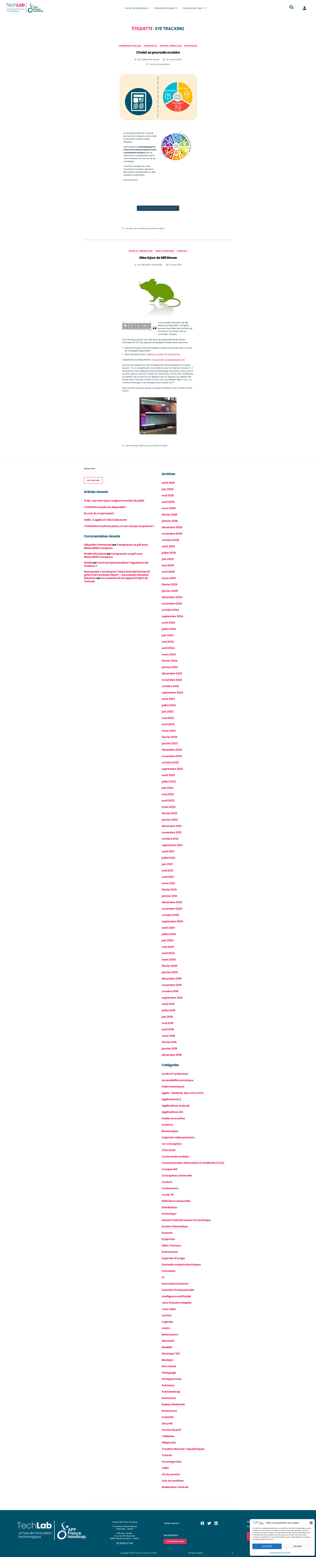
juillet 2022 (169, 781)
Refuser (298, 1546)
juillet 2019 (168, 1010)
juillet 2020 (169, 934)
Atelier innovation (173, 1118)
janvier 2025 (170, 591)
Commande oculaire (130, 46)
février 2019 (169, 1042)
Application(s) (171, 1099)
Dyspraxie (168, 1239)
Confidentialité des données (280, 1552)
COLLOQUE (168, 1150)
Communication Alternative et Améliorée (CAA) (193, 1163)
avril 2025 (168, 572)
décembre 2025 (172, 527)
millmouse (144, 445)
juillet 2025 (169, 553)
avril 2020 (168, 953)
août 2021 (168, 851)
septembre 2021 (172, 845)
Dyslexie (167, 1233)
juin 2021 (167, 864)
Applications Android (175, 1105)
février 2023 (169, 737)
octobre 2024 (170, 610)
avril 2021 (168, 877)
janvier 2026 (170, 521)
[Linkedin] (216, 1523)
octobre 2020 (170, 915)
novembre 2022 (172, 756)
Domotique (169, 1213)
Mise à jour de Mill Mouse (158, 257)
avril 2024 (168, 648)
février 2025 (169, 584)
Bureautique (170, 1131)
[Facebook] (202, 1523)
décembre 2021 (172, 826)
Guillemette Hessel (150, 59)
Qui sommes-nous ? (193, 8)
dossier (129, 228)
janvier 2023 (170, 743)
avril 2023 (168, 724)
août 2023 (168, 699)
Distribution (169, 1207)
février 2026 (169, 514)
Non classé (169, 1366)
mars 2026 (169, 508)
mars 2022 (169, 807)
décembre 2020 (172, 902)
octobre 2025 (170, 540)
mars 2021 (168, 883)
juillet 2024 (169, 629)
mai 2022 (168, 794)
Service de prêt (171, 1430)
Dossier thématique (171, 46)
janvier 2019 (169, 1048)
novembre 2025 (172, 533)
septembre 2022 (172, 769)
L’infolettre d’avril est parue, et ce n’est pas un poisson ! (119, 526)
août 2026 (168, 483)
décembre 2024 (172, 597)
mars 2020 (169, 959)
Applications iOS (172, 1112)
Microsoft (168, 1341)
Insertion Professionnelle (178, 1290)
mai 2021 (167, 870)
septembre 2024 (172, 616)
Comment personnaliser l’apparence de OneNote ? (116, 564)
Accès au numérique (136, 8)
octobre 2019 (170, 991)
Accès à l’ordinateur (141, 251)
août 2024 (168, 622)
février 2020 (169, 966)
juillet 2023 (169, 705)
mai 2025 (168, 565)
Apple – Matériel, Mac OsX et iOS (182, 1093)
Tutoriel (167, 1455)
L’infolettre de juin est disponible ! (105, 507)
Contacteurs (170, 1188)
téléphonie (169, 1442)
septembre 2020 (172, 921)
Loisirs (166, 1328)
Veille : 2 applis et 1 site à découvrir (105, 520)
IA (163, 1277)
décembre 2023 (172, 673)
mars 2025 (169, 578)
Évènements (170, 1252)
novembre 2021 (172, 832)
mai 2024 (168, 642)
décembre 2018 (172, 1055)
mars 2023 (169, 731)
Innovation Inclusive (165, 8)
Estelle (88, 562)
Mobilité (167, 1347)
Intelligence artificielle (176, 1296)
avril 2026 (168, 502)
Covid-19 (167, 1194)
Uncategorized (171, 1461)
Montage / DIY (171, 1353)
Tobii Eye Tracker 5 (155, 354)
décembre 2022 (172, 750)
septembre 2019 (172, 997)
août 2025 (168, 546)
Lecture (166, 1315)
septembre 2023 (172, 692)
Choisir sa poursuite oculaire (158, 52)
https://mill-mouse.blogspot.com (168, 359)
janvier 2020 (170, 972)
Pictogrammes (171, 1379)
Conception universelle (177, 1175)
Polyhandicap (171, 1391)
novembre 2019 (172, 985)
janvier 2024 (170, 667)
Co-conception (172, 1144)
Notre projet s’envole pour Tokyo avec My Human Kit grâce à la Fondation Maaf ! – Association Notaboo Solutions (117, 575)
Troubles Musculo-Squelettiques (183, 1449)
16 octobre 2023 (174, 59)
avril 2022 (168, 800)
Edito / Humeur (171, 1245)
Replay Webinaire (173, 1404)
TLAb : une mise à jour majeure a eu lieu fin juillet (114, 500)
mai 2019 (167, 1023)
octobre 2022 (170, 762)
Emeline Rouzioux (95, 554)
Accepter (267, 1546)
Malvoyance (170, 1334)
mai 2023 (168, 718)
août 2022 (168, 775)
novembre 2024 (172, 603)
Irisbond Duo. (174, 354)
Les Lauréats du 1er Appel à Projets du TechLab (116, 579)
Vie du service (171, 1474)
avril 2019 (168, 1029)
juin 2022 (167, 788)
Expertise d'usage (173, 1258)
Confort (167, 1182)
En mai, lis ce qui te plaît (99, 513)
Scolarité (168, 1417)
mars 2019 (168, 1036)
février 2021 (169, 889)
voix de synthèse (173, 1480)
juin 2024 (168, 635)
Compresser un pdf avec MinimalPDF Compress (113, 555)
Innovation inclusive (175, 1283)
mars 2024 (169, 654)
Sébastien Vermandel (151, 264)
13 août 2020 (175, 264)
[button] (311, 1523)
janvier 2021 (169, 896)
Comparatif (150, 46)
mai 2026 (168, 495)
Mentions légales (195, 1553)
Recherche (169, 1398)
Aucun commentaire (160, 64)
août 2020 (168, 928)
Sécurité (167, 1423)
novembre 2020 (172, 909)
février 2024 (169, 661)
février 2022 (169, 813)
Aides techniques (164, 251)
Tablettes (168, 1436)
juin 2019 (167, 1016)
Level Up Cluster (150, 1553)
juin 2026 (167, 489)
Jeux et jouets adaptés (177, 1302)
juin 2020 (168, 940)
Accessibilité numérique (177, 1080)
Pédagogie (169, 1372)
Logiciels (182, 251)
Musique (167, 1360)
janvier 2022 (170, 820)
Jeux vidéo (169, 1309)
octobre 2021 (170, 839)
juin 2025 (168, 559)
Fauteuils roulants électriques (181, 1264)
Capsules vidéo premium (178, 1137)
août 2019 (168, 1004)
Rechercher (89, 468)
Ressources (191, 46)
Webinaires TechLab (175, 1487)
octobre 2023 (170, 686)
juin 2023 (167, 711)
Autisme (167, 1124)
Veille (165, 1468)
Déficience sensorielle (176, 1201)
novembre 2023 (172, 680)
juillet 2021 (168, 858)
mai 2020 (168, 947)
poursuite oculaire (155, 228)
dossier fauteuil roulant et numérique (186, 1220)
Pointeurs (168, 1385)
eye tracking (140, 228)
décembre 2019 (172, 978)
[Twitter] (209, 1523)
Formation (169, 1271)
